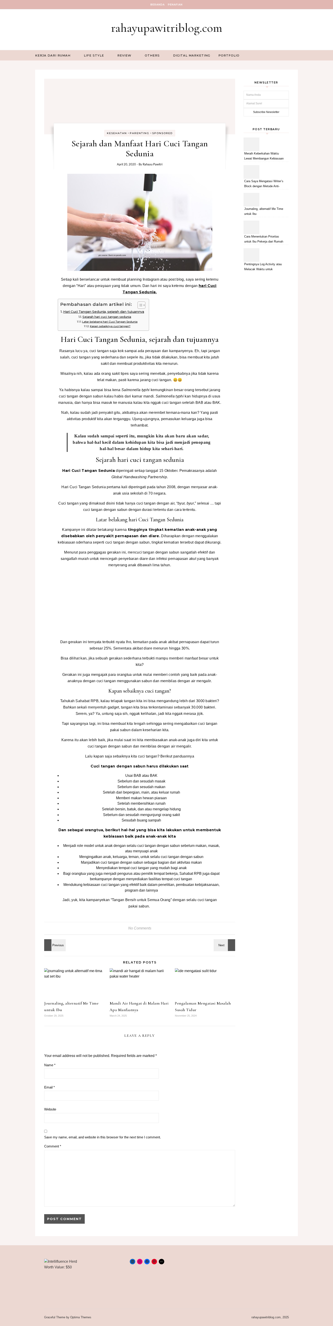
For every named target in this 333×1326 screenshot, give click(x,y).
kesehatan (117, 133)
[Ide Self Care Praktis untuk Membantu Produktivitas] (225, 945)
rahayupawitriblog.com (166, 27)
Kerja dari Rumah (52, 55)
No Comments (139, 928)
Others (152, 55)
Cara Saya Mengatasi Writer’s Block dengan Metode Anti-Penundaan (263, 184)
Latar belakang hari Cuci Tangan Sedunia (110, 321)
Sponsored (162, 133)
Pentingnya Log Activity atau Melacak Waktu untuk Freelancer (263, 267)
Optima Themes (80, 1317)
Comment (52, 1146)
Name (50, 1065)
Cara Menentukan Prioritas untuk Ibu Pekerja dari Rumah (263, 239)
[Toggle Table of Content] (139, 305)
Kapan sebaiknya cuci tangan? (110, 326)
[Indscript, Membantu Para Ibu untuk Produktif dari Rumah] (54, 945)
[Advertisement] (139, 603)
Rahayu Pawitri (152, 164)
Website (50, 1109)
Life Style (94, 55)
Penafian (175, 4)
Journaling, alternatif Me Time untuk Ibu (263, 211)
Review (124, 55)
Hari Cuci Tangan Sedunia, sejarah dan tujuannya (103, 312)
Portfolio (228, 55)
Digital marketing (191, 55)
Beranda (157, 4)
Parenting (139, 133)
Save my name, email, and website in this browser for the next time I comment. (102, 1137)
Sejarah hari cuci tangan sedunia (106, 317)
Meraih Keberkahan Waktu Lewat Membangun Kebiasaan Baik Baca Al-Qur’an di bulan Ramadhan (264, 157)
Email (49, 1087)
